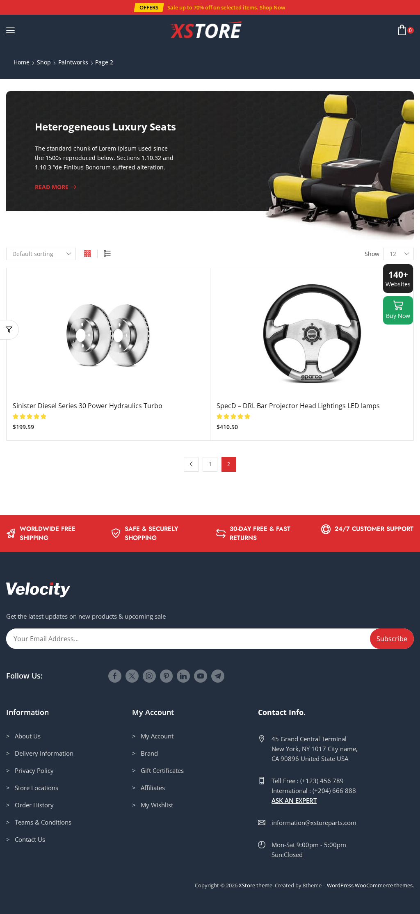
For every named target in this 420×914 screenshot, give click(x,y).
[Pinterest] (166, 676)
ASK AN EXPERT (294, 800)
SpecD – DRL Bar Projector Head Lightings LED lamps (298, 405)
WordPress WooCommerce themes (370, 885)
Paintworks (73, 62)
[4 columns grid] (87, 254)
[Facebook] (114, 676)
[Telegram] (217, 676)
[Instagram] (149, 676)
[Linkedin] (183, 676)
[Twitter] (132, 676)
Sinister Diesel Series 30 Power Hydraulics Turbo (87, 405)
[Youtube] (200, 676)
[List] (107, 254)
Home (22, 62)
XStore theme (255, 885)
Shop (44, 62)
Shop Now (272, 7)
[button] (149, 7)
